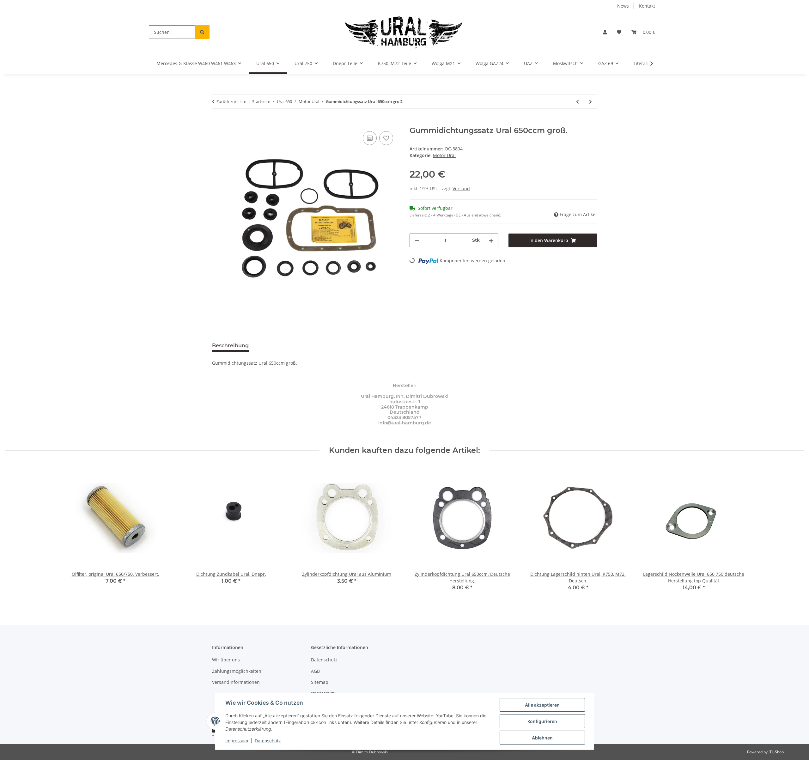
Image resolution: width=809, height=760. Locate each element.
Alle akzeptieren (542, 705)
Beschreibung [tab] (230, 346)
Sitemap (319, 682)
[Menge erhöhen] (491, 240)
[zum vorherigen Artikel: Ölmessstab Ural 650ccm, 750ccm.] (577, 101)
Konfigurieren (542, 721)
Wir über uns (226, 660)
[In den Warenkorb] (217, 122)
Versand (461, 188)
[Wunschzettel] (619, 32)
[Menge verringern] (417, 240)
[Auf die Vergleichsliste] (370, 138)
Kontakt (647, 6)
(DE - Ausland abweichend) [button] (478, 215)
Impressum (236, 740)
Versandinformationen (236, 682)
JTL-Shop (776, 752)
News (623, 6)
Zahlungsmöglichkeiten (236, 671)
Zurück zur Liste (231, 101)
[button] (605, 32)
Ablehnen (542, 737)
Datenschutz (268, 740)
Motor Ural (444, 155)
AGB (315, 671)
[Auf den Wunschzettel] (386, 138)
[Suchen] (202, 32)
